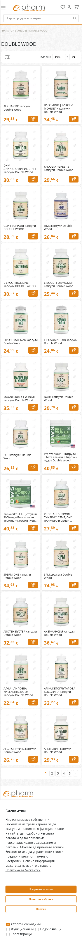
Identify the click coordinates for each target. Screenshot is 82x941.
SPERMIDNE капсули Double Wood (17, 576)
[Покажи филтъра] (7, 57)
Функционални (22, 929)
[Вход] (69, 9)
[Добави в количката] (33, 119)
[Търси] (75, 18)
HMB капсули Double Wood (58, 227)
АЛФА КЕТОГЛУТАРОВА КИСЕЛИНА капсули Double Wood (59, 692)
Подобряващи (50, 929)
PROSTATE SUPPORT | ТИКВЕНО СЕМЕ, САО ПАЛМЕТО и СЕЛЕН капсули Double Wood (58, 517)
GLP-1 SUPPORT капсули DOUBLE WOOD (19, 227)
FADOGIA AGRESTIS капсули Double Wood (58, 168)
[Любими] (63, 8)
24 (73, 57)
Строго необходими (25, 924)
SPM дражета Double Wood (58, 576)
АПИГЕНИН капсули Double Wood (57, 750)
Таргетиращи (21, 934)
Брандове (20, 30)
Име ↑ (59, 57)
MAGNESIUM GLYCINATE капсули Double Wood (19, 398)
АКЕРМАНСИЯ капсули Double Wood (59, 633)
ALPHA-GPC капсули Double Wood (16, 108)
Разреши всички (41, 889)
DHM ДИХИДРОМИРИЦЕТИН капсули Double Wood (19, 169)
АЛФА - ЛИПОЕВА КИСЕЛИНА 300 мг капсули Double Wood (18, 692)
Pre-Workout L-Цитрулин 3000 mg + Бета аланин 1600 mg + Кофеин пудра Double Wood (20, 517)
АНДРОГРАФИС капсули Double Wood (19, 750)
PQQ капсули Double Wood (17, 456)
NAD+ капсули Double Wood (58, 398)
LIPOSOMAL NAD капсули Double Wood (20, 341)
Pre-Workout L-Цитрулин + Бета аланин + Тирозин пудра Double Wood (60, 457)
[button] (5, 7)
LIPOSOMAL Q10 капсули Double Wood (60, 341)
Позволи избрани (41, 899)
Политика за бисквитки (22, 870)
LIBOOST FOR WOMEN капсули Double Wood (58, 284)
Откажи (41, 909)
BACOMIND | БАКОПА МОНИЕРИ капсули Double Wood (58, 108)
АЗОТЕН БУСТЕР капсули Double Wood (20, 633)
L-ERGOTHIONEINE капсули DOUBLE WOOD (19, 284)
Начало (7, 30)
